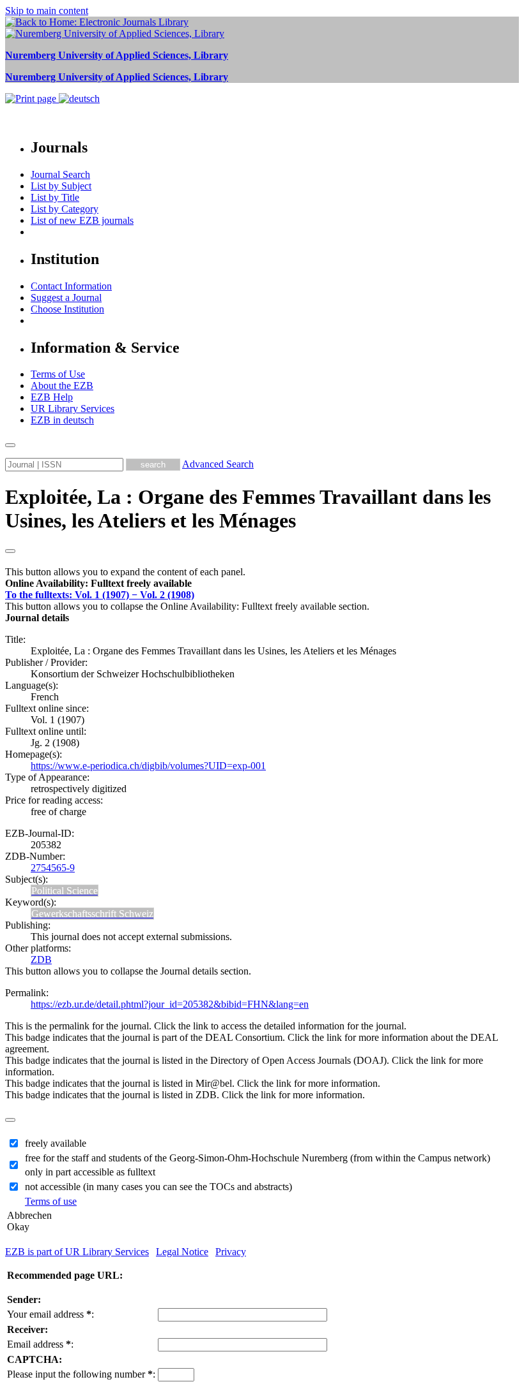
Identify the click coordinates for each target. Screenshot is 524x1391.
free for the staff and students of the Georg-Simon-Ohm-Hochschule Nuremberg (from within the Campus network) (257, 1157)
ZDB (41, 959)
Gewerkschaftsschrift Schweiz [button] (92, 913)
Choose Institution (67, 309)
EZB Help (52, 397)
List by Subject (61, 185)
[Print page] (32, 98)
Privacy (230, 1251)
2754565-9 (53, 867)
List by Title (55, 197)
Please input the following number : (81, 1374)
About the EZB (62, 385)
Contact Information (71, 286)
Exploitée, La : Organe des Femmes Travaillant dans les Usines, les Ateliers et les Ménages (248, 508)
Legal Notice (182, 1251)
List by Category (64, 208)
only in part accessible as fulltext (90, 1172)
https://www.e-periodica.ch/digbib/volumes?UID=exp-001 (148, 765)
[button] (98, 583)
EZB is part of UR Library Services (77, 1251)
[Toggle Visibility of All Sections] (10, 551)
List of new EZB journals (82, 220)
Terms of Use (58, 374)
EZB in (62, 420)
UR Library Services (72, 408)
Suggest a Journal (66, 297)
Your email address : (50, 1314)
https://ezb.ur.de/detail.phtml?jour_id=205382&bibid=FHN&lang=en (170, 1004)
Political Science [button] (64, 890)
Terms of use (51, 1201)
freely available (55, 1143)
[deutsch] (79, 98)
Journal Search (60, 174)
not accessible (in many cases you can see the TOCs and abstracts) (158, 1186)
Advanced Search (218, 464)
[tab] (262, 583)
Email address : (40, 1344)
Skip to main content (46, 10)
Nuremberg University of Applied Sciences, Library (116, 55)
